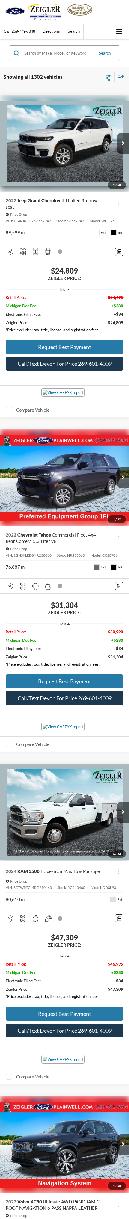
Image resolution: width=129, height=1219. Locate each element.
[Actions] (118, 203)
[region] (65, 315)
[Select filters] (108, 77)
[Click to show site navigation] (119, 31)
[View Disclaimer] (61, 251)
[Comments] (119, 252)
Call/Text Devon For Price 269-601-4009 (65, 363)
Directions (51, 31)
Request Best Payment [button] (64, 347)
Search (105, 53)
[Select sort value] (119, 77)
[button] (19, 31)
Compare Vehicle (33, 410)
